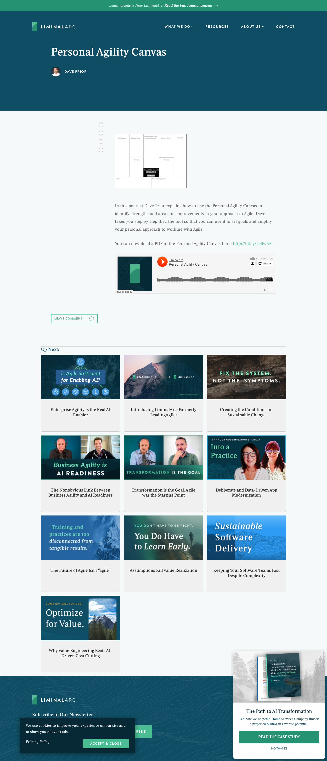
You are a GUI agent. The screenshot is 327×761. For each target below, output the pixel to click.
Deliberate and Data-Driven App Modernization (246, 492)
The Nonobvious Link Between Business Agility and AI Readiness (80, 492)
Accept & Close (106, 743)
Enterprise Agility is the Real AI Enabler (80, 412)
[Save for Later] (101, 150)
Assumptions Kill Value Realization (163, 570)
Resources (217, 26)
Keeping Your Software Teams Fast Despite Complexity (246, 573)
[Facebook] (101, 124)
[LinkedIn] (101, 141)
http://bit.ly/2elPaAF (252, 243)
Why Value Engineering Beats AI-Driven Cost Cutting (80, 653)
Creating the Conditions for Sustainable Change (246, 412)
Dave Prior (75, 71)
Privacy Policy (38, 741)
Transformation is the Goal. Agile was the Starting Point (163, 492)
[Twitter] (101, 133)
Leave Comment (68, 318)
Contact (285, 26)
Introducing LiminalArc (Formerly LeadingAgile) (163, 412)
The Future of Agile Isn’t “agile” (80, 570)
